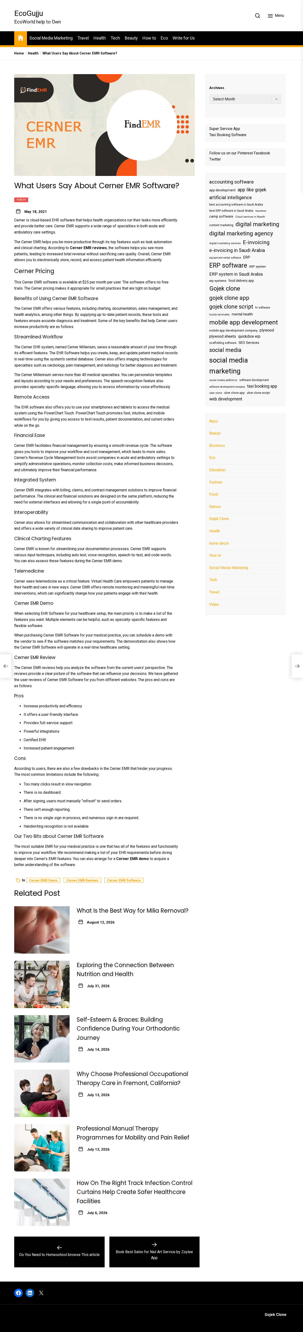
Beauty (131, 38)
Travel (83, 38)
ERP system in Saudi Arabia (236, 274)
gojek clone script (231, 306)
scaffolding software (222, 343)
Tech (115, 38)
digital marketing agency (241, 233)
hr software (262, 307)
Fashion (215, 482)
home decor (219, 543)
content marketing (221, 225)
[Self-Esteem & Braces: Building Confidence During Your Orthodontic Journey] (42, 1039)
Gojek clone (224, 288)
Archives (216, 88)
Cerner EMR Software (124, 880)
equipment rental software (225, 257)
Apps (213, 421)
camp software (221, 217)
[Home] (20, 37)
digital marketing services (225, 243)
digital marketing (257, 224)
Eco (164, 38)
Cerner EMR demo (43, 880)
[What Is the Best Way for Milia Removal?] (42, 930)
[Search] (257, 15)
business (260, 210)
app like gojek (252, 190)
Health (100, 38)
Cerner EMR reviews (82, 880)
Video (214, 604)
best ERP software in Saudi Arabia (231, 210)
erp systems (217, 281)
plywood (267, 330)
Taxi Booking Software (227, 135)
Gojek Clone (219, 519)
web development (225, 399)
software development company (227, 386)
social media (225, 350)
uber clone (215, 393)
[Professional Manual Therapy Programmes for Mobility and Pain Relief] (42, 1147)
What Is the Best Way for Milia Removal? (132, 911)
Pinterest (245, 153)
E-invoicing (256, 242)
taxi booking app (262, 386)
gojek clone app (229, 298)
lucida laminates (219, 314)
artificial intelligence (230, 197)
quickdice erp (249, 336)
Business (217, 445)
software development (254, 380)
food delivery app (241, 281)
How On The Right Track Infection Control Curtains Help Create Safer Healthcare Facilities (134, 1192)
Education (217, 470)
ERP (246, 257)
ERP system (257, 266)
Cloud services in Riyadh (250, 217)
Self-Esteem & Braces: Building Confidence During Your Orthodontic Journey (128, 1029)
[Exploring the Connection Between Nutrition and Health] (42, 984)
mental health (242, 314)
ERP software (228, 265)
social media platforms (223, 380)
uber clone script (258, 393)
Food (213, 494)
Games (215, 506)
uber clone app (234, 393)
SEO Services (249, 343)
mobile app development (243, 322)
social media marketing (228, 365)
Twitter (215, 159)
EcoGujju (28, 13)
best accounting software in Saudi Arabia (236, 204)
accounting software (231, 182)
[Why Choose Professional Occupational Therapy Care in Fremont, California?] (42, 1093)
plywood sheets (222, 336)
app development (222, 190)
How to (149, 38)
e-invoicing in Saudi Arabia (237, 250)
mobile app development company (233, 330)
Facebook (262, 153)
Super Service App (224, 128)
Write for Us (184, 38)
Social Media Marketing (51, 38)
